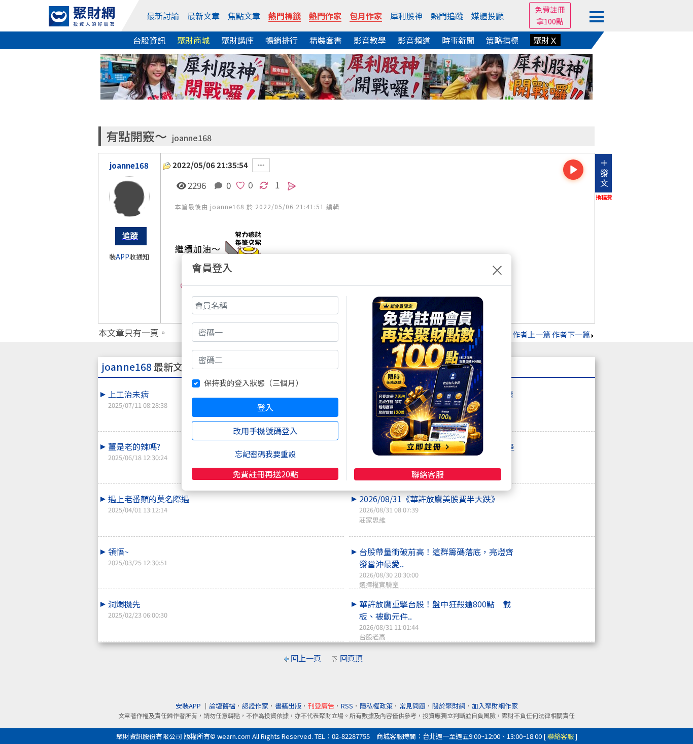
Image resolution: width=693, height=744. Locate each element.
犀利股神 (406, 16)
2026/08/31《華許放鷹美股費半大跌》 (429, 508)
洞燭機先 (137, 609)
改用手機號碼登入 (265, 431)
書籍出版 (288, 705)
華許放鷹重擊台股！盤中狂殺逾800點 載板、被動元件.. (435, 619)
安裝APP (189, 705)
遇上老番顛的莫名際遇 (148, 503)
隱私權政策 (376, 705)
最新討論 (163, 16)
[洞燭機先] (304, 597)
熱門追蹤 (447, 16)
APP (122, 257)
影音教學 (370, 40)
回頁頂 (351, 658)
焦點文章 (244, 16)
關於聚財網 (448, 705)
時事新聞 (458, 40)
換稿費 (604, 197)
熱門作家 (325, 16)
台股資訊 (149, 40)
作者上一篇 (531, 334)
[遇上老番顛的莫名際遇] (304, 492)
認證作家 (255, 705)
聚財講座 (237, 40)
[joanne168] (129, 196)
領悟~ (137, 556)
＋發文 (604, 172)
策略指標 (502, 40)
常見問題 (412, 705)
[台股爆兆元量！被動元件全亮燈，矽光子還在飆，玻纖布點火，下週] (555, 388)
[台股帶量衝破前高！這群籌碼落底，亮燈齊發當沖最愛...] (555, 545)
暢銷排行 (281, 40)
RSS (347, 705)
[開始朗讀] (573, 169)
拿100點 (550, 21)
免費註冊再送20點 (265, 474)
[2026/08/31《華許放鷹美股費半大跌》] (555, 492)
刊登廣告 (321, 705)
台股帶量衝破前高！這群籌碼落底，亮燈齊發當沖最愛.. (436, 567)
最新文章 (203, 16)
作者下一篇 (571, 334)
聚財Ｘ (545, 40)
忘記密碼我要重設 (265, 453)
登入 (265, 407)
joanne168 (192, 138)
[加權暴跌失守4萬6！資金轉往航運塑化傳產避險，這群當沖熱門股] (555, 440)
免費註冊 (550, 9)
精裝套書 (325, 40)
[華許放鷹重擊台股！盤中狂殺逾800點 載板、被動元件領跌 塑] (555, 597)
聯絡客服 (427, 474)
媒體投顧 (487, 16)
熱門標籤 (284, 16)
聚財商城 (193, 40)
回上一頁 (306, 658)
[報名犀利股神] (346, 75)
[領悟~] (304, 545)
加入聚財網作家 (495, 705)
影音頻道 (414, 40)
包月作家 (366, 16)
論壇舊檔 (222, 705)
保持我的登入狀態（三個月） (253, 382)
